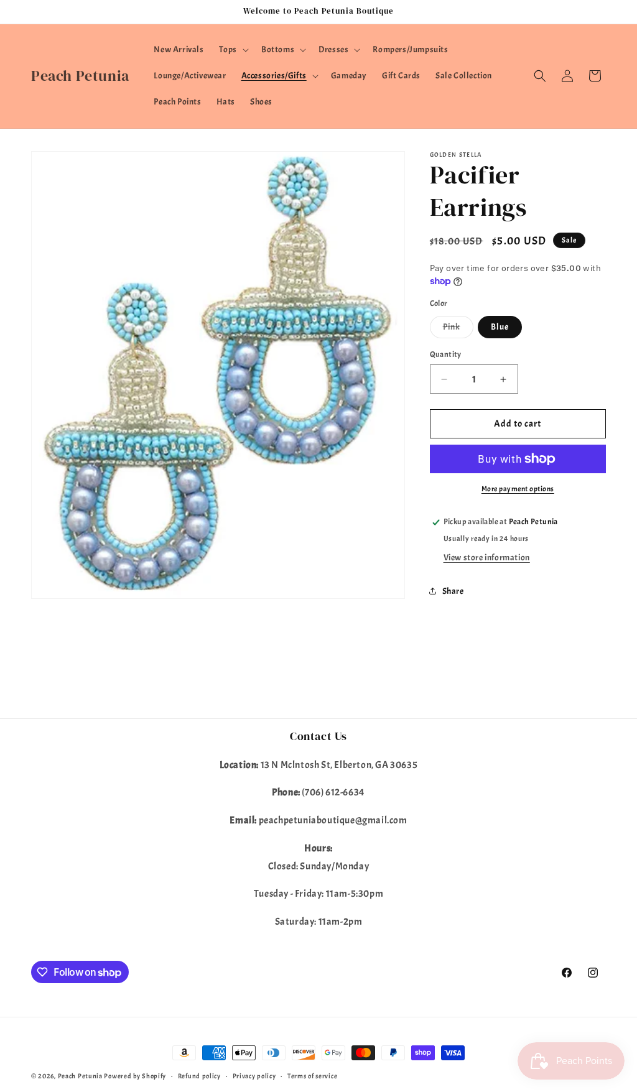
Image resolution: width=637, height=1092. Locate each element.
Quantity (446, 354)
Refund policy (199, 1075)
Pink (458, 329)
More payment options (517, 489)
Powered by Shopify (135, 1075)
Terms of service (312, 1075)
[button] (233, 50)
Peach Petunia (80, 1075)
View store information (487, 557)
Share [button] (453, 591)
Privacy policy (254, 1075)
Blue (500, 327)
